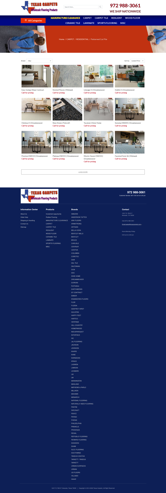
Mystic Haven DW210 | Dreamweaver (93, 157)
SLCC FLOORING (77, 449)
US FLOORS (75, 472)
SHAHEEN (75, 443)
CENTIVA (74, 250)
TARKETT (74, 463)
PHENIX (74, 420)
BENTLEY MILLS (77, 233)
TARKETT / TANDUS (78, 459)
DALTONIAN (75, 266)
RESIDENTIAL (82, 39)
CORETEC (75, 256)
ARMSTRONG (76, 224)
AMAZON (74, 214)
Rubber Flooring (51, 217)
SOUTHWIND (76, 453)
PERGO (74, 417)
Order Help (24, 217)
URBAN (74, 469)
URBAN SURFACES (78, 466)
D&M (73, 260)
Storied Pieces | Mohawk (63, 90)
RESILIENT (116, 18)
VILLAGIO (74, 476)
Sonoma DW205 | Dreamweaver (128, 123)
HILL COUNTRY (77, 325)
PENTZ (73, 413)
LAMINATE (88, 23)
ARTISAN (74, 227)
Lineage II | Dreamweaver (94, 90)
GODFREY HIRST (77, 309)
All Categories (35, 20)
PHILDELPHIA (76, 423)
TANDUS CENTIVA (78, 456)
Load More (83, 172)
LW (72, 377)
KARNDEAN (75, 358)
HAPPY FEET (76, 315)
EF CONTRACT (76, 292)
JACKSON (74, 345)
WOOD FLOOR (132, 18)
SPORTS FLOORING (107, 23)
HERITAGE (75, 322)
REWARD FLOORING (78, 440)
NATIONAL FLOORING (79, 400)
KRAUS (74, 361)
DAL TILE (74, 263)
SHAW (73, 446)
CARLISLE (75, 243)
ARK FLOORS (76, 220)
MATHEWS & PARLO (78, 387)
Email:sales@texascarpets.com (131, 224)
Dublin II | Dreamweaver (125, 90)
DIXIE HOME (75, 276)
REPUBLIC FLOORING (79, 436)
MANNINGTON (76, 381)
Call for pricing (28, 93)
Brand (23, 61)
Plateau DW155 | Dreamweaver (66, 156)
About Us (24, 214)
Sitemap (23, 227)
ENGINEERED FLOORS (79, 299)
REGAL (74, 433)
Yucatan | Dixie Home (92, 123)
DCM (73, 269)
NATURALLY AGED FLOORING (82, 404)
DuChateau (75, 286)
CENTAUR (75, 246)
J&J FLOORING (76, 341)
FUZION (74, 305)
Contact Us (24, 224)
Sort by (126, 61)
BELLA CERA (76, 230)
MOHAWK (74, 394)
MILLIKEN (74, 391)
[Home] (41, 7)
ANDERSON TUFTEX (79, 217)
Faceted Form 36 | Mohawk (126, 156)
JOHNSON (75, 348)
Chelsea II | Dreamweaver (32, 123)
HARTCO (74, 318)
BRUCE (74, 240)
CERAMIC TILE (72, 23)
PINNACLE (75, 427)
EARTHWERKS (76, 289)
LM (72, 374)
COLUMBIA (75, 253)
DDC (73, 273)
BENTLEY (74, 237)
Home (61, 39)
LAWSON (74, 368)
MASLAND (75, 384)
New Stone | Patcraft (61, 123)
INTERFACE (75, 335)
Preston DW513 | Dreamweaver (35, 156)
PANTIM (74, 407)
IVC (72, 338)
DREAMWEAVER (77, 279)
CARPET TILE (101, 18)
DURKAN (74, 282)
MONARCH (75, 397)
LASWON (74, 364)
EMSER (74, 296)
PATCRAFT (75, 410)
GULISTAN (75, 312)
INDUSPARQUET (77, 332)
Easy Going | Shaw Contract (33, 90)
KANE (73, 355)
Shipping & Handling (28, 220)
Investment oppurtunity (53, 214)
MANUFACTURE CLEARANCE (65, 18)
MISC (123, 23)
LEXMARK (75, 371)
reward (73, 479)
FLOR (73, 302)
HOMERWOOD (76, 328)
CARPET (87, 18)
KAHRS (74, 351)
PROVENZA (75, 430)
